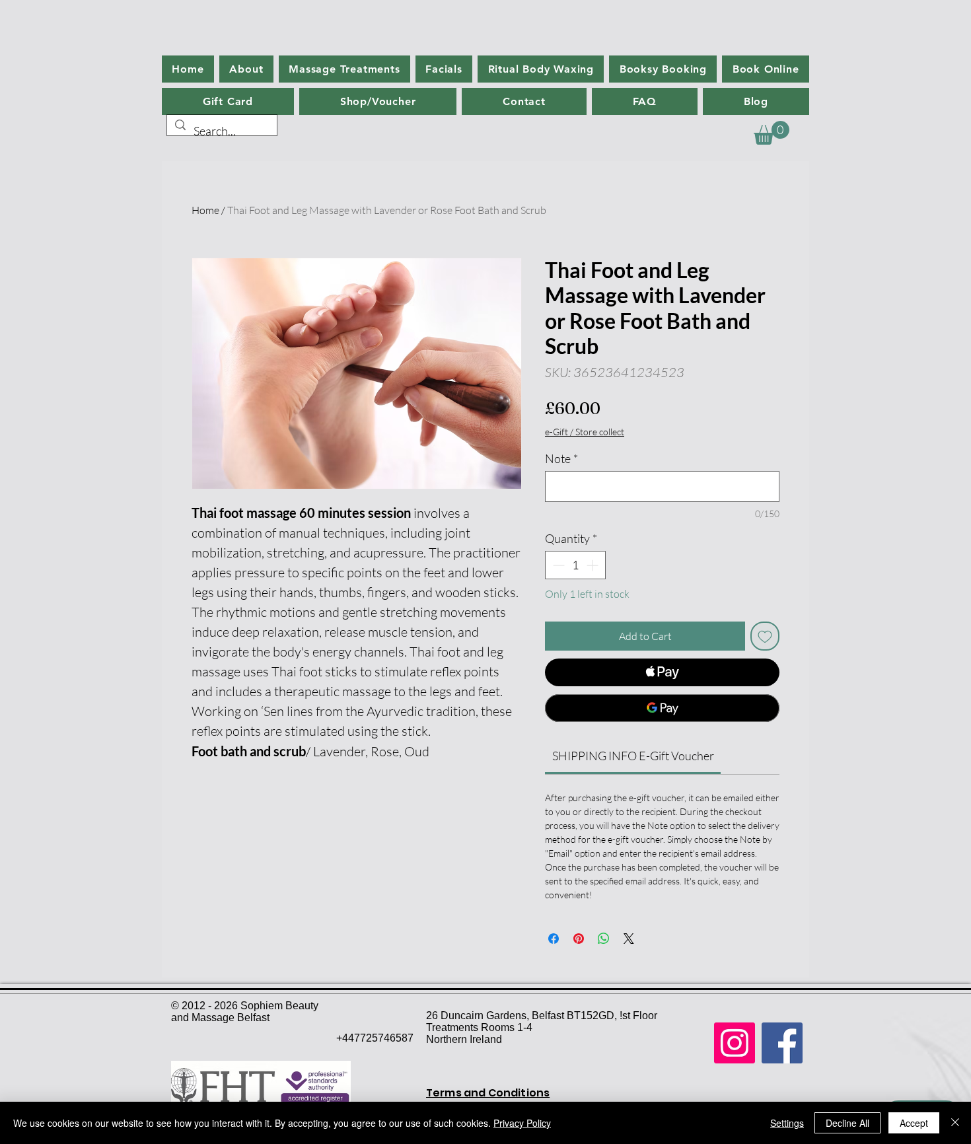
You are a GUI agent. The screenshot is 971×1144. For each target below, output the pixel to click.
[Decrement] (557, 565)
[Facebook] (782, 1042)
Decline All (847, 1122)
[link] (633, 755)
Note (561, 458)
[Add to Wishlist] (764, 636)
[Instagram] (734, 1042)
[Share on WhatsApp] (604, 939)
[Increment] (593, 565)
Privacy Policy (522, 1122)
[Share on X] (629, 939)
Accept (914, 1122)
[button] (771, 133)
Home (205, 210)
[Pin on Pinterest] (579, 939)
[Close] (955, 1122)
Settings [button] (787, 1122)
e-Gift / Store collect (584, 431)
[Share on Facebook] (553, 939)
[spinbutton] (575, 565)
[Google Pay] (662, 708)
